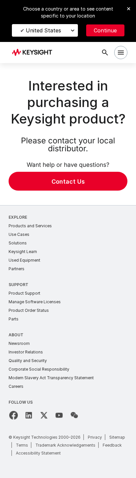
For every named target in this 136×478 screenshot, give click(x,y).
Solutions (18, 242)
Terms (22, 445)
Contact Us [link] (68, 181)
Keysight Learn (23, 251)
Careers (16, 386)
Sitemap (117, 437)
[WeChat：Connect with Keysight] (74, 415)
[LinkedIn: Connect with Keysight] (29, 415)
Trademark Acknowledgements (65, 445)
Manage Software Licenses (35, 301)
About (16, 334)
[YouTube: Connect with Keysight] (59, 415)
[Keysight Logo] (34, 52)
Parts (13, 318)
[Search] (105, 52)
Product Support (24, 293)
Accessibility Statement (38, 453)
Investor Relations (26, 351)
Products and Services (30, 225)
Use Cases (19, 234)
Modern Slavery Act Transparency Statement (51, 377)
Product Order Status (29, 310)
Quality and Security (28, 360)
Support (18, 284)
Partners (16, 268)
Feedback (112, 445)
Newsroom (19, 343)
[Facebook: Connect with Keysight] (13, 415)
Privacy (95, 437)
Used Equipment (24, 260)
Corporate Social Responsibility (39, 369)
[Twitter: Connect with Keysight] (44, 415)
